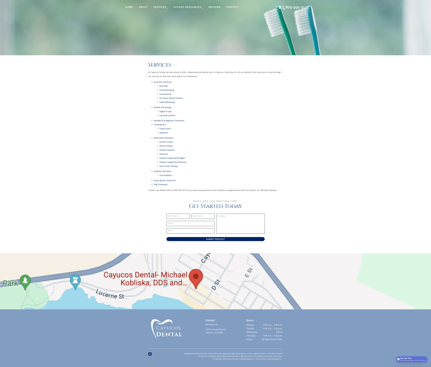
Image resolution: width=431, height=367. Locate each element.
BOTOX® (163, 86)
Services (159, 7)
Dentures (163, 154)
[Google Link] (150, 354)
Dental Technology (162, 107)
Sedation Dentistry (162, 171)
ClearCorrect (165, 128)
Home (129, 7)
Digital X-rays (165, 111)
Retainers (163, 132)
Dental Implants (166, 150)
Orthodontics (160, 124)
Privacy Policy (261, 359)
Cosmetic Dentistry (163, 82)
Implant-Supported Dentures (172, 162)
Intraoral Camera (167, 115)
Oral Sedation (165, 175)
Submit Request (215, 239)
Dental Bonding (166, 90)
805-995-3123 (297, 7)
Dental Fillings (166, 146)
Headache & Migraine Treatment (169, 120)
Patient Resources (187, 7)
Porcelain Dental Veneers (171, 98)
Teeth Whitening (167, 102)
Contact (232, 7)
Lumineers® (165, 94)
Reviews (215, 7)
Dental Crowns (166, 141)
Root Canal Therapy (168, 166)
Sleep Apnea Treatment (165, 180)
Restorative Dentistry (163, 137)
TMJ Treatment (160, 184)
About (143, 7)
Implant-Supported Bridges (172, 158)
